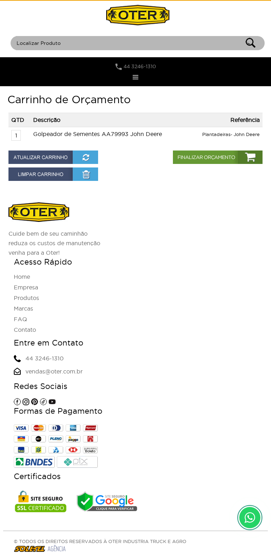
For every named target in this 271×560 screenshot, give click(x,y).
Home (22, 276)
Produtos (26, 298)
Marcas (23, 308)
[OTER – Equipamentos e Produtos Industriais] (137, 15)
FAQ (20, 319)
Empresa (26, 287)
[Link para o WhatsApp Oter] (249, 517)
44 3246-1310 (140, 66)
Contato (25, 329)
